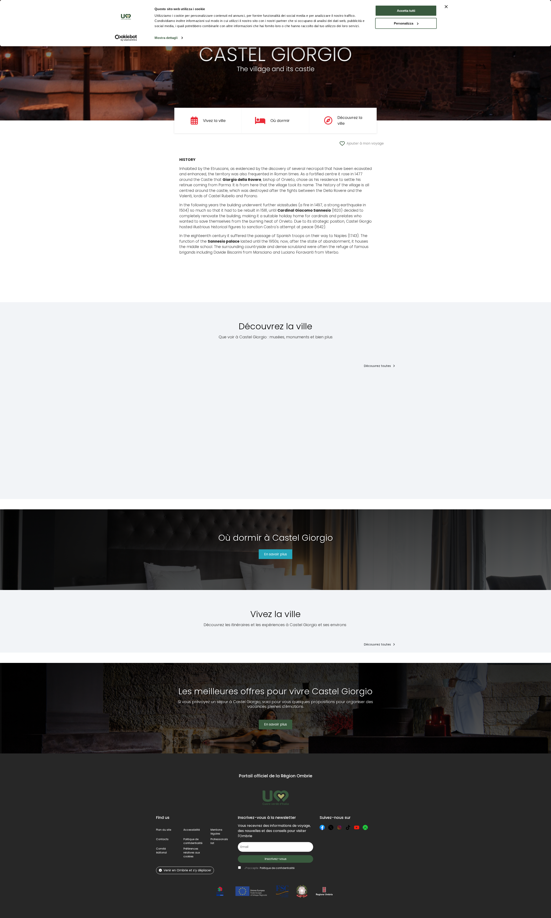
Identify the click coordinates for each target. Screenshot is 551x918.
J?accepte (269, 868)
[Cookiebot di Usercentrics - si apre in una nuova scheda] (126, 38)
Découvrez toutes (378, 366)
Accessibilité (191, 830)
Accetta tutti (406, 10)
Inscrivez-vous (275, 859)
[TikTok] (348, 827)
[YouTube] (356, 827)
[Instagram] (339, 827)
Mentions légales (216, 831)
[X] (330, 827)
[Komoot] (365, 827)
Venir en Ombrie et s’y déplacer (187, 870)
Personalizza (403, 23)
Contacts (162, 839)
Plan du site (163, 830)
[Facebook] (322, 827)
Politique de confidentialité (192, 841)
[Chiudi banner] (446, 6)
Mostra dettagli (166, 38)
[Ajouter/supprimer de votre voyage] (215, 381)
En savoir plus (275, 554)
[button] (191, 852)
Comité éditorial (161, 850)
